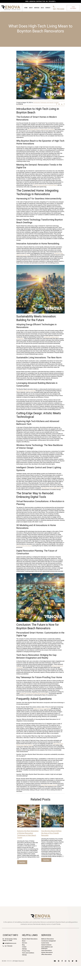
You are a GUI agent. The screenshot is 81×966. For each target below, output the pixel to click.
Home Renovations (46, 950)
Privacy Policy (26, 951)
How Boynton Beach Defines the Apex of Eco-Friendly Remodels (51, 833)
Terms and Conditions (28, 953)
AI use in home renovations (23, 545)
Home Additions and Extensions (47, 947)
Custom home (45, 943)
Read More (22, 862)
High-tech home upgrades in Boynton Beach (45, 185)
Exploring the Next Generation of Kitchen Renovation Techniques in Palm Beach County (28, 834)
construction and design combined (25, 390)
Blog (42, 7)
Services (36, 7)
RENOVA (9, 961)
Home (25, 7)
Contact (47, 7)
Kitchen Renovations (47, 952)
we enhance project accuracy (49, 785)
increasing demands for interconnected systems (41, 129)
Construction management (48, 941)
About (31, 7)
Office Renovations (46, 954)
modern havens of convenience (42, 708)
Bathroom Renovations (47, 939)
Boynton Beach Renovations (29, 939)
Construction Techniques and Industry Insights (46, 102)
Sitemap (24, 949)
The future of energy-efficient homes (52, 488)
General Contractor (46, 945)
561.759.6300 (50, 1)
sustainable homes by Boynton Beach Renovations (34, 693)
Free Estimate (73, 7)
